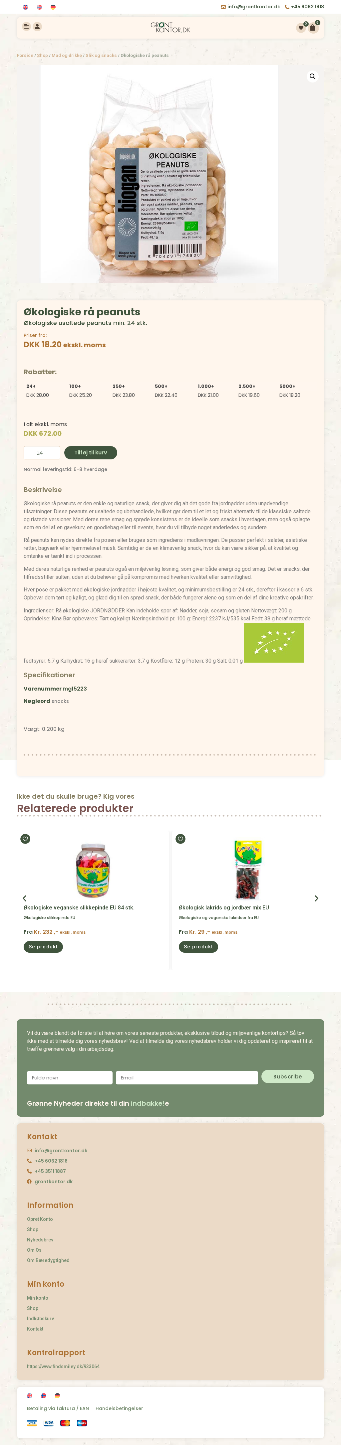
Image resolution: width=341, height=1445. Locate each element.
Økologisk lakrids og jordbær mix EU (224, 907)
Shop (42, 55)
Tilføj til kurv (90, 452)
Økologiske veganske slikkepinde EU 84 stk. (79, 907)
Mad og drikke (67, 55)
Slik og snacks (101, 55)
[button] (43, 947)
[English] (26, 7)
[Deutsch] (54, 7)
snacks (60, 701)
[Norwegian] (40, 7)
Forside (25, 55)
